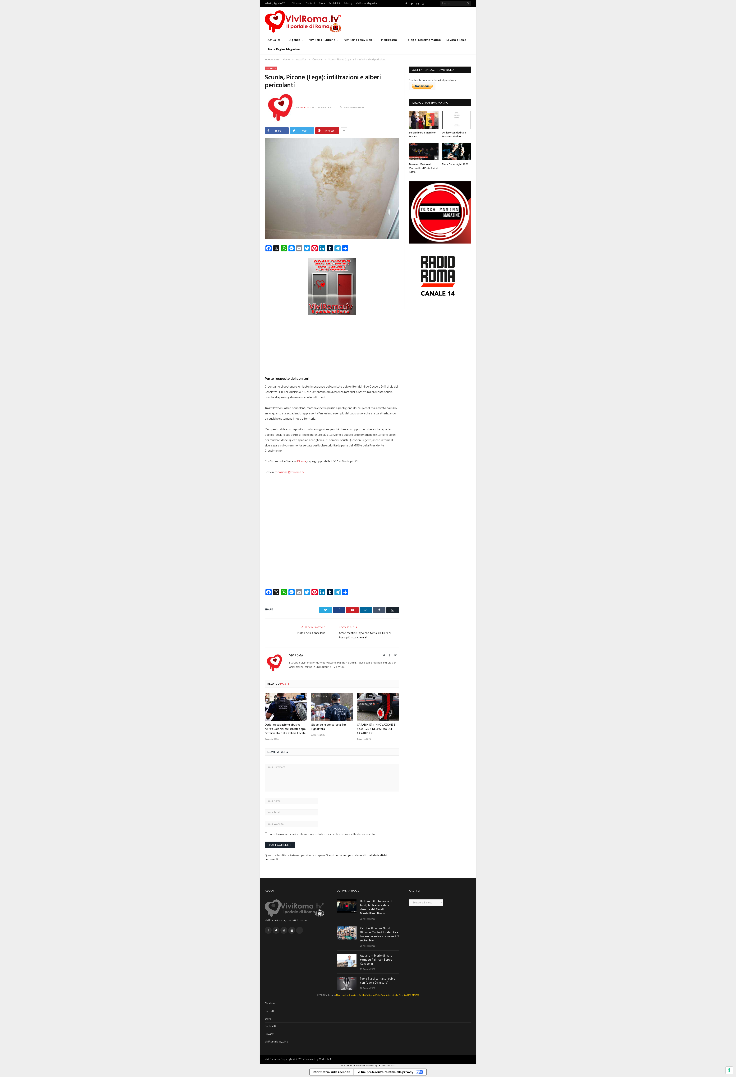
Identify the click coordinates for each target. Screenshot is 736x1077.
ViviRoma (305, 107)
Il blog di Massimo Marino (423, 39)
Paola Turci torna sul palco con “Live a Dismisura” (377, 981)
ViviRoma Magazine (366, 3)
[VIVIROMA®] (303, 20)
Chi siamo (297, 3)
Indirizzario (389, 39)
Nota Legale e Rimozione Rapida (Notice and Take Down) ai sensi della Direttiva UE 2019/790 (378, 995)
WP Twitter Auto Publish (353, 1065)
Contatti (310, 3)
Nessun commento (354, 107)
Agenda (294, 39)
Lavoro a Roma (456, 39)
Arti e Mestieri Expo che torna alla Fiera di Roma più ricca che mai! (365, 635)
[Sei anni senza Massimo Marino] (424, 120)
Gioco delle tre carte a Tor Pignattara (328, 727)
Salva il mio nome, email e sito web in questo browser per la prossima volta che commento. (322, 834)
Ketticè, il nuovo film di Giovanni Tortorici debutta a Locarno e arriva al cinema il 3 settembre (379, 935)
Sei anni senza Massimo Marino (422, 135)
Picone (301, 461)
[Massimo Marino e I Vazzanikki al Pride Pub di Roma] (424, 151)
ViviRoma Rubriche (322, 39)
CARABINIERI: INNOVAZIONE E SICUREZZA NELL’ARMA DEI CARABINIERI (376, 729)
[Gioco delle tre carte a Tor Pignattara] (332, 706)
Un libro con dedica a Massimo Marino (454, 135)
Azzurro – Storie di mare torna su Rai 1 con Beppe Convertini (376, 960)
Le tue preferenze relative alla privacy (384, 1072)
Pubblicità (334, 3)
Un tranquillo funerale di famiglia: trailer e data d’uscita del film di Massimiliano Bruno (376, 908)
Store (322, 3)
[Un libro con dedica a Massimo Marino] (457, 120)
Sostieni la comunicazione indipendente (432, 80)
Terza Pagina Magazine (284, 49)
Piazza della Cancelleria (311, 633)
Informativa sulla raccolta (331, 1072)
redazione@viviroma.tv (289, 472)
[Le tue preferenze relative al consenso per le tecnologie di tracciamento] (729, 1070)
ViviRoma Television (358, 39)
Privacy (348, 3)
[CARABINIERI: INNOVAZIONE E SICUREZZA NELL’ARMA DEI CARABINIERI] (378, 706)
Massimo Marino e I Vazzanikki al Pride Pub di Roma (423, 168)
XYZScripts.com (387, 1065)
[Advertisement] (332, 344)
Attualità (274, 39)
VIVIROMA (325, 1059)
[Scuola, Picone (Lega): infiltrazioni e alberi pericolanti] (332, 189)
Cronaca (271, 68)
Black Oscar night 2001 (455, 164)
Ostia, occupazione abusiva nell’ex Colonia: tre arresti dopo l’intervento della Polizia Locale (285, 729)
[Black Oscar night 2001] (457, 151)
